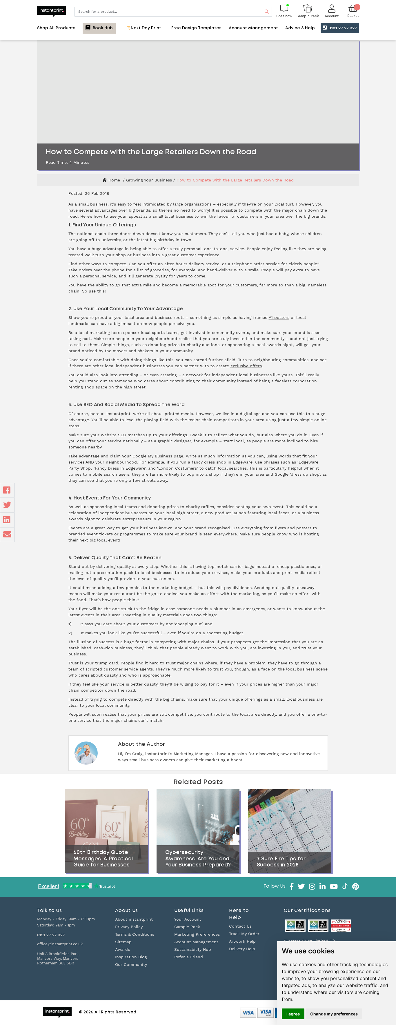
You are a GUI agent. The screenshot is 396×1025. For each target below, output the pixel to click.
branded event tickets (90, 534)
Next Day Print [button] (145, 28)
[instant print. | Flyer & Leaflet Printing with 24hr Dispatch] (51, 11)
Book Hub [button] (102, 28)
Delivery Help (242, 948)
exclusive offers (246, 366)
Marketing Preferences (197, 934)
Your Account (187, 919)
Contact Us (240, 926)
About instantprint (134, 919)
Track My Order (244, 933)
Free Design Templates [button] (196, 28)
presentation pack (115, 572)
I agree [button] (293, 1013)
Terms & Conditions (134, 934)
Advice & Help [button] (300, 28)
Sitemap (123, 941)
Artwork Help (242, 941)
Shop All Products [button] (56, 28)
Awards (122, 949)
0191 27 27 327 (342, 28)
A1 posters (279, 317)
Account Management (196, 941)
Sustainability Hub (192, 949)
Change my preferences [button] (334, 1013)
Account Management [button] (253, 28)
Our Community (131, 964)
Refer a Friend (188, 957)
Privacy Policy (129, 926)
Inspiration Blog (131, 957)
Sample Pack (187, 926)
